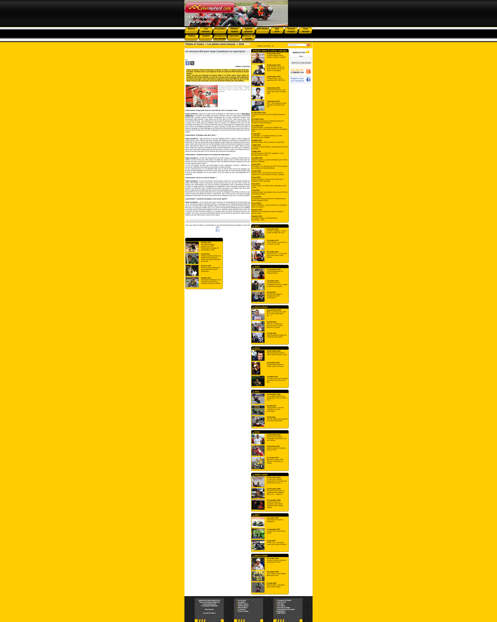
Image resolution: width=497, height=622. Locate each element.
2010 (257, 432)
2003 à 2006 (260, 555)
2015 (257, 266)
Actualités (241, 602)
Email (301, 56)
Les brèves (242, 600)
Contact (212, 613)
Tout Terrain (281, 602)
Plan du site (209, 609)
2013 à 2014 (260, 307)
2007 (257, 515)
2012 (257, 348)
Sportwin (280, 604)
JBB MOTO (281, 613)
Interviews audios (283, 608)
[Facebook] (187, 65)
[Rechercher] (308, 44)
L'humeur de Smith (284, 600)
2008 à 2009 (260, 474)
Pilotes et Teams (195, 44)
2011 (257, 391)
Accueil (206, 613)
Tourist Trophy (243, 611)
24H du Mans (242, 608)
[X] (192, 65)
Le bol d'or (242, 609)
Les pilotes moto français (221, 44)
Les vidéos (281, 606)
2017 (257, 226)
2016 (241, 44)
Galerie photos (243, 606)
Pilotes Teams (243, 604)
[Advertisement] (301, 122)
